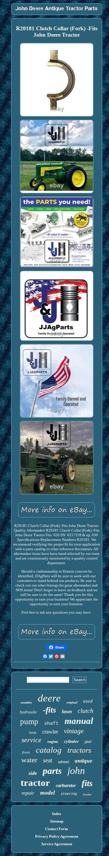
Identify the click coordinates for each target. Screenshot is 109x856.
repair (28, 793)
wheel (63, 761)
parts (52, 771)
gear (88, 741)
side (32, 773)
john (76, 770)
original (72, 702)
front (26, 752)
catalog (49, 749)
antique (83, 761)
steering (69, 794)
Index (56, 813)
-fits (49, 709)
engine (52, 741)
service (32, 740)
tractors (79, 750)
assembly (26, 702)
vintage (74, 731)
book (32, 733)
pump (29, 721)
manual (79, 721)
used (88, 701)
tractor (35, 782)
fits (87, 783)
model (47, 792)
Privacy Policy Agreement (56, 836)
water (29, 760)
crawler (50, 732)
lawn (67, 711)
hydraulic (28, 712)
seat (47, 760)
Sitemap (56, 821)
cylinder (71, 741)
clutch (85, 710)
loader (87, 794)
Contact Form (56, 829)
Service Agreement (56, 844)
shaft (51, 723)
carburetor (66, 785)
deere (49, 698)
